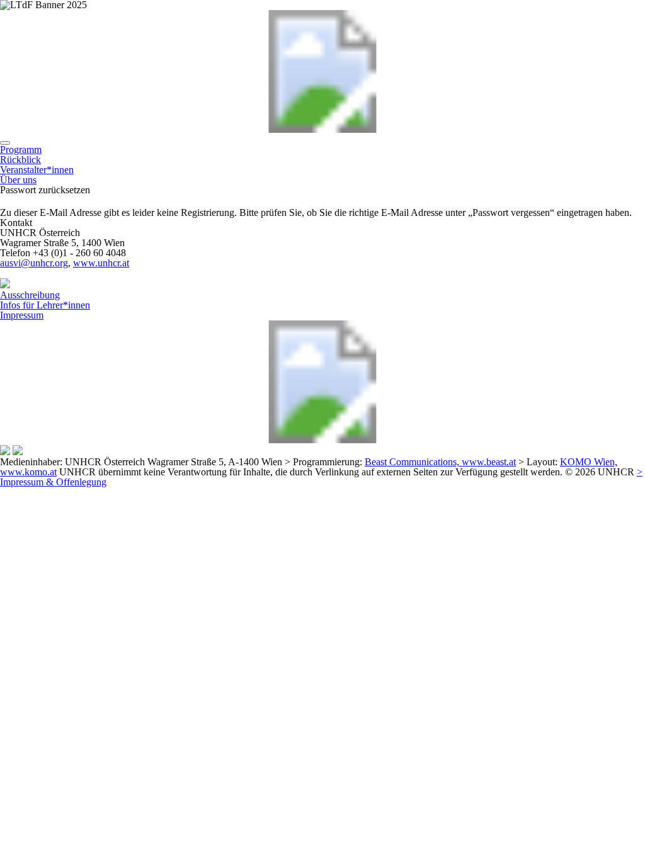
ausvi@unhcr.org (34, 262)
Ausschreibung (30, 295)
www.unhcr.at (101, 262)
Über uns (18, 179)
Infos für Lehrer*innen (45, 305)
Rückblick (20, 159)
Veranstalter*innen (37, 169)
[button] (5, 143)
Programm (21, 149)
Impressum (21, 315)
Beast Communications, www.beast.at (440, 461)
